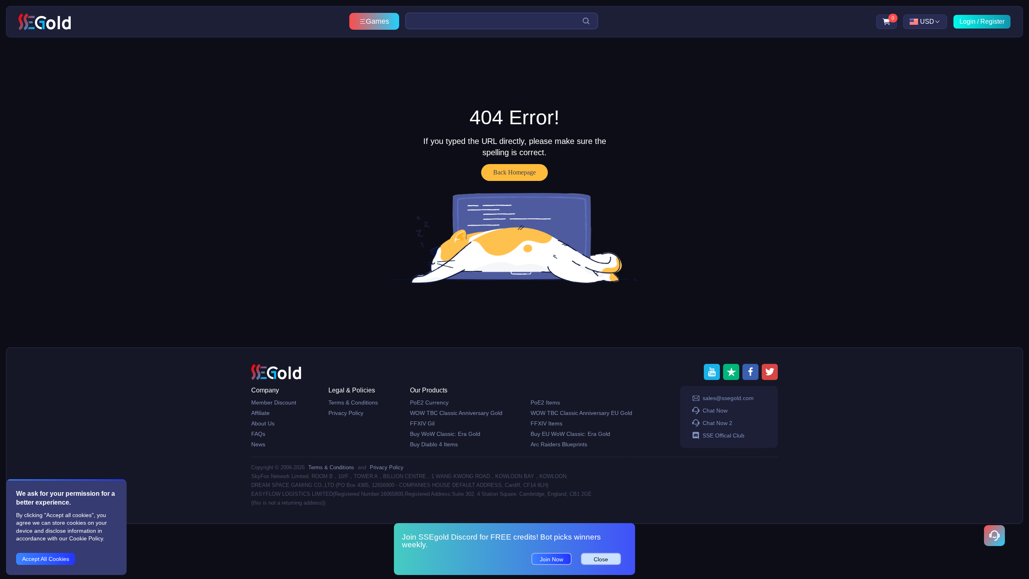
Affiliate (260, 413)
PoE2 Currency (429, 402)
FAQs (258, 434)
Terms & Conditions (353, 402)
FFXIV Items (546, 423)
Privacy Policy (345, 413)
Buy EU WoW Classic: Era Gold (570, 434)
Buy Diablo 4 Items (434, 444)
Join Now (551, 559)
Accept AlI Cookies (45, 559)
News (258, 444)
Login (967, 21)
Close (601, 559)
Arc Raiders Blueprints (559, 444)
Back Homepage (514, 172)
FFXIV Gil (422, 423)
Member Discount (273, 402)
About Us (263, 423)
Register (992, 21)
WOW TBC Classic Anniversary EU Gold (581, 413)
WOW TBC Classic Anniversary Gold (456, 413)
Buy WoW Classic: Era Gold (445, 434)
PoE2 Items (545, 402)
